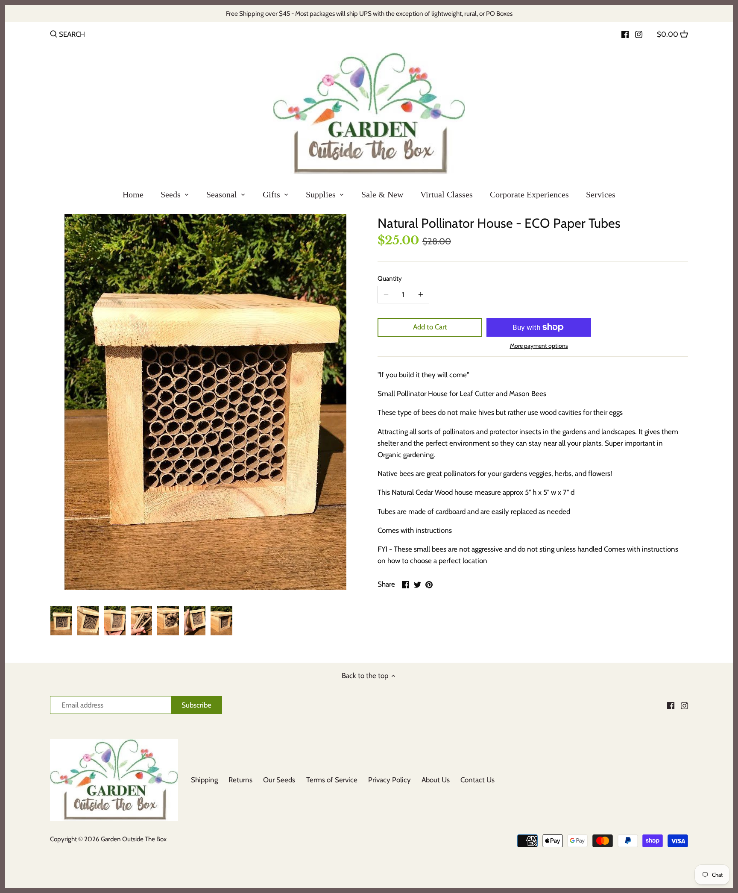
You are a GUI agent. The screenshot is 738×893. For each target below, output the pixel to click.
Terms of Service (331, 780)
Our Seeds (279, 780)
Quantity (390, 278)
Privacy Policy (389, 780)
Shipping (204, 780)
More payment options (539, 346)
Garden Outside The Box (134, 839)
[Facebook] (625, 34)
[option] (61, 621)
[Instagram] (638, 34)
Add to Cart (430, 327)
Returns (240, 780)
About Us (436, 780)
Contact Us (477, 780)
